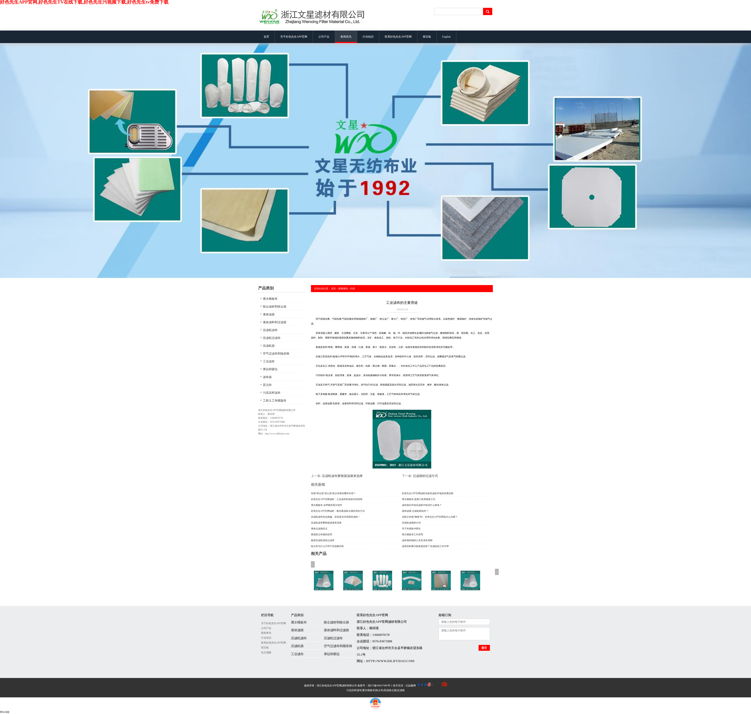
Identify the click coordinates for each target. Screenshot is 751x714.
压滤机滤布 (270, 330)
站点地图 (266, 652)
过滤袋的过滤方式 (425, 476)
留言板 (427, 36)
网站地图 (4, 712)
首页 (266, 36)
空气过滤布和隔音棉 (276, 353)
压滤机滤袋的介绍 (411, 522)
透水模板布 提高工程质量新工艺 (418, 499)
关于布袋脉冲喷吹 (411, 528)
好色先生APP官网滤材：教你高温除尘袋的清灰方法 (338, 511)
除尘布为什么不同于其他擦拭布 (327, 546)
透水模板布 (270, 298)
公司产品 (323, 36)
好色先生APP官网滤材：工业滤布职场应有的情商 (336, 499)
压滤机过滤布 (271, 337)
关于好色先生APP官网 (293, 36)
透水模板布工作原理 (412, 534)
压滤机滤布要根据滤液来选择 (342, 476)
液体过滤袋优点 (319, 528)
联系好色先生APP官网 (398, 36)
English (446, 36)
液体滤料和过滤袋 (274, 322)
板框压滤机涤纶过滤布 (322, 540)
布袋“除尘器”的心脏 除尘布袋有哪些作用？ (333, 493)
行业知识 (368, 36)
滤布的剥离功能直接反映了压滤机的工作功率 (425, 546)
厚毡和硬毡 (270, 369)
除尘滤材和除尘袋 (274, 306)
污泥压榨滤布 (271, 392)
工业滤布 (269, 361)
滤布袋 (267, 377)
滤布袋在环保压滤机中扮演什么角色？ (422, 505)
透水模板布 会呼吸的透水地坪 (326, 505)
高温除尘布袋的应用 (321, 534)
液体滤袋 (269, 314)
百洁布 (267, 384)
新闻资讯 (345, 36)
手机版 (437, 685)
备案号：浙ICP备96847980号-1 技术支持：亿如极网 (387, 685)
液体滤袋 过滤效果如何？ (415, 511)
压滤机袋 (269, 345)
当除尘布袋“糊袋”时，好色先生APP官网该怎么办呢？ (430, 516)
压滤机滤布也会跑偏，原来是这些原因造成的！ (335, 516)
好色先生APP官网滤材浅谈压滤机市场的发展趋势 (427, 493)
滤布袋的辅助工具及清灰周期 (417, 540)
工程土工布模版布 (274, 400)
